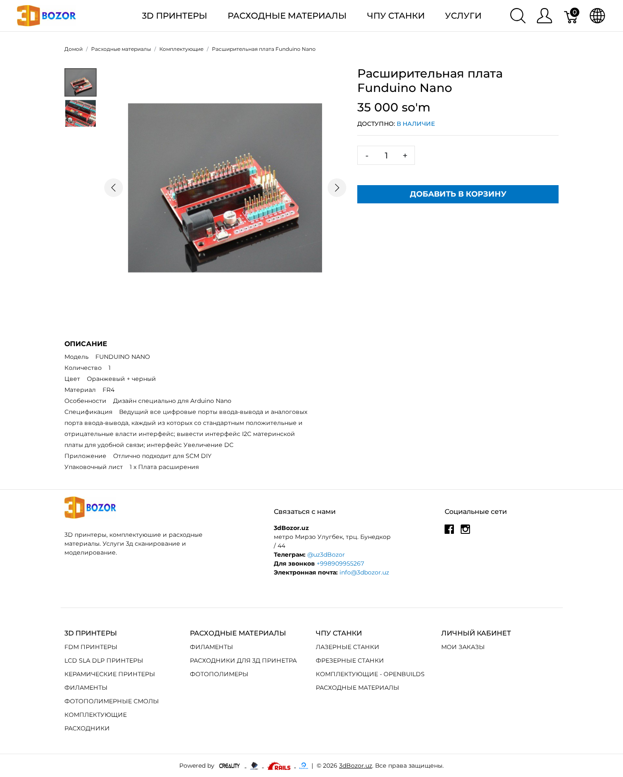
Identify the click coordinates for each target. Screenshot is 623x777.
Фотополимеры (219, 674)
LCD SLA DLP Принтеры (103, 660)
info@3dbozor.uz (364, 572)
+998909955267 (340, 563)
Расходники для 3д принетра (243, 660)
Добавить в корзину (458, 194)
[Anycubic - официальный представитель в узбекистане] (255, 765)
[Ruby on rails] (280, 765)
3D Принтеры (174, 16)
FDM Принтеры (90, 647)
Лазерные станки (347, 647)
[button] (113, 188)
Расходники (87, 728)
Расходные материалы (287, 16)
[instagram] (465, 532)
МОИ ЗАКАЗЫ (463, 647)
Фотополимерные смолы (111, 701)
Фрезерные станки (350, 660)
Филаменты (86, 687)
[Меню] (544, 15)
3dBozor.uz (355, 765)
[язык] (597, 15)
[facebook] (449, 532)
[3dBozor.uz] (46, 15)
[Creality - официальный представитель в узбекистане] (230, 765)
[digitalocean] (304, 765)
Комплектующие (95, 715)
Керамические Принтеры (109, 674)
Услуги (463, 16)
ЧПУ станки (396, 16)
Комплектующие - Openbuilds (370, 674)
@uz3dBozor (326, 554)
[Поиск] (518, 15)
